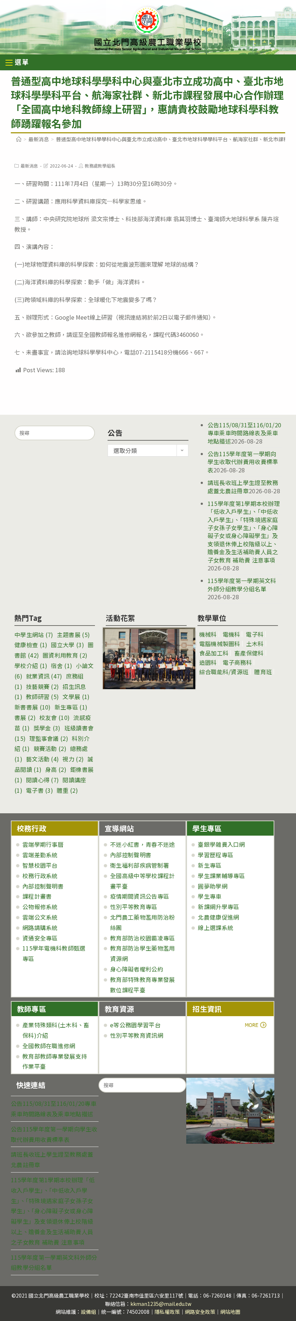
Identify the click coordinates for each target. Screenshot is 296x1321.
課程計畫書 (37, 896)
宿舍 (61, 665)
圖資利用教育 (65, 655)
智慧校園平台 (40, 865)
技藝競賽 (42, 686)
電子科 (255, 634)
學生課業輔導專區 (221, 875)
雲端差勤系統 (40, 854)
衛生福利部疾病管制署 (139, 865)
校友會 (54, 717)
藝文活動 (42, 759)
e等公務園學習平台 (135, 1024)
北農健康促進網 (218, 917)
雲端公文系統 (40, 917)
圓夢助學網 (212, 886)
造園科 (208, 662)
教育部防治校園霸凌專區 (142, 938)
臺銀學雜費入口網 (221, 844)
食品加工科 (214, 653)
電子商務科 (237, 662)
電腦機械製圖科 (219, 643)
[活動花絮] (146, 658)
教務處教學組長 (100, 166)
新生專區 (71, 707)
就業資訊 (44, 676)
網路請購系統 (40, 927)
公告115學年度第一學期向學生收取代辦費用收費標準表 (243, 461)
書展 (25, 717)
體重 (67, 790)
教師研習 (42, 696)
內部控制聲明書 (43, 886)
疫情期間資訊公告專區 (139, 896)
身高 (55, 769)
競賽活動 (50, 748)
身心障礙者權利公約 (136, 969)
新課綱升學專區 (218, 906)
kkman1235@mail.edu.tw (160, 1303)
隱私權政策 (167, 1311)
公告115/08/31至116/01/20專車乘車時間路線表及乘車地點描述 (244, 433)
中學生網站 (33, 634)
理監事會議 (48, 738)
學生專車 (209, 896)
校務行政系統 (40, 875)
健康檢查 (30, 644)
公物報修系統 (40, 906)
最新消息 (29, 166)
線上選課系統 (215, 927)
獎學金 (47, 728)
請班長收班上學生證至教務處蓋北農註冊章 (243, 486)
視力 (73, 759)
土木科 (255, 643)
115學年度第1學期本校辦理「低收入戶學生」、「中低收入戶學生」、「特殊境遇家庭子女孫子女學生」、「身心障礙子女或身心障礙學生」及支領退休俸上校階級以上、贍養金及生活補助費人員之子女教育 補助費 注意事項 (244, 531)
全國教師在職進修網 (48, 1045)
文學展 (76, 696)
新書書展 (32, 707)
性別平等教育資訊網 (136, 1035)
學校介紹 (30, 665)
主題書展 (73, 634)
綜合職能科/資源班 (224, 671)
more (212, 1024)
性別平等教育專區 (133, 906)
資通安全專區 (40, 938)
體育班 (263, 671)
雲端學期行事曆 (43, 844)
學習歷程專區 (215, 854)
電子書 (39, 790)
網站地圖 (230, 1311)
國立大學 (67, 644)
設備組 (88, 1311)
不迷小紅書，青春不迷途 (142, 844)
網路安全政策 (200, 1311)
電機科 (231, 634)
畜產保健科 (249, 653)
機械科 (208, 634)
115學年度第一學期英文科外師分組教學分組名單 (242, 584)
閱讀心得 (42, 779)
